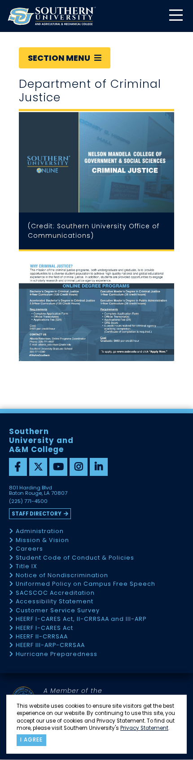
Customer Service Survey (58, 610)
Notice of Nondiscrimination (62, 575)
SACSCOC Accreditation (55, 593)
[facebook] (18, 467)
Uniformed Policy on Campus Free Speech (85, 584)
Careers (29, 549)
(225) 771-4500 (28, 501)
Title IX (26, 566)
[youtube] (58, 467)
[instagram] (79, 467)
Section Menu (60, 57)
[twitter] (38, 467)
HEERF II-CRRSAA (42, 636)
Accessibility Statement (54, 601)
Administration (40, 531)
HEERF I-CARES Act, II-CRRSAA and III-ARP (81, 619)
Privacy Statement (144, 728)
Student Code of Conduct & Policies (75, 558)
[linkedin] (99, 467)
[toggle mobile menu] (175, 16)
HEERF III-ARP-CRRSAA (50, 645)
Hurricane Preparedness (56, 654)
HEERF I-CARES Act (44, 628)
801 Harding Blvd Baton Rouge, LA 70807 (38, 491)
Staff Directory (36, 513)
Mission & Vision (42, 540)
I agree (31, 739)
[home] (51, 16)
